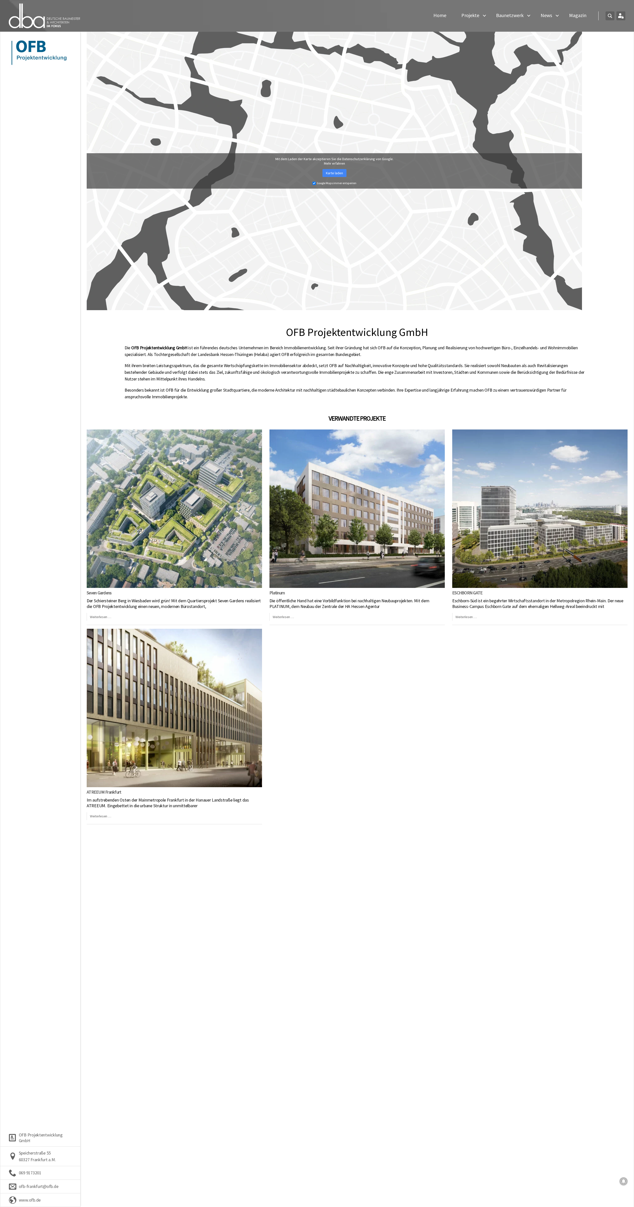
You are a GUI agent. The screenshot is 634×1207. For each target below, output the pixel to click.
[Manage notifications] (624, 1181)
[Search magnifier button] (610, 16)
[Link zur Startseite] (44, 15)
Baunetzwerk (510, 15)
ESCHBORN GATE (467, 593)
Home (439, 15)
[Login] (621, 16)
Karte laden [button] (334, 173)
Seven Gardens (99, 593)
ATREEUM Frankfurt (104, 792)
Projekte (470, 15)
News (546, 15)
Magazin (577, 15)
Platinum (277, 593)
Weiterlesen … (100, 617)
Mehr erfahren (334, 163)
